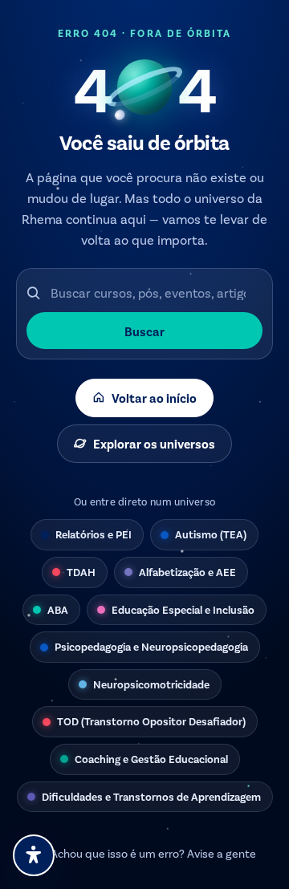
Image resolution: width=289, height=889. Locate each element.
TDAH (81, 571)
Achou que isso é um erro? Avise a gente (153, 853)
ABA (57, 609)
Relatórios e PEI (93, 534)
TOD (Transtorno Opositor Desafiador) (151, 721)
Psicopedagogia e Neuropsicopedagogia (151, 646)
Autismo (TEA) (210, 534)
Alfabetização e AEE (187, 571)
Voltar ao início (154, 397)
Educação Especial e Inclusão (183, 609)
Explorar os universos (154, 443)
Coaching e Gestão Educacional (151, 758)
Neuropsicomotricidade (151, 684)
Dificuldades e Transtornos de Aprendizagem (151, 796)
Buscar (144, 331)
